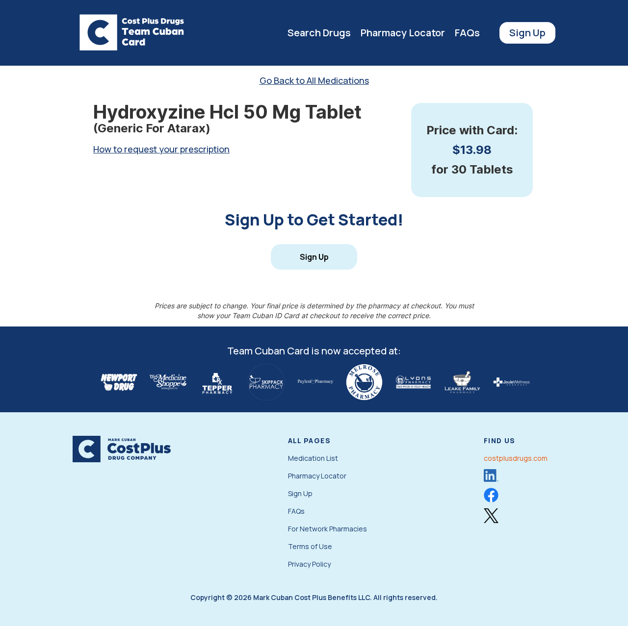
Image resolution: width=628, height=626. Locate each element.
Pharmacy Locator (403, 32)
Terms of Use (310, 546)
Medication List (313, 458)
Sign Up (527, 32)
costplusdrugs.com (516, 458)
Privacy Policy (309, 564)
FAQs (467, 32)
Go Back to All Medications (314, 80)
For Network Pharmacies (327, 528)
